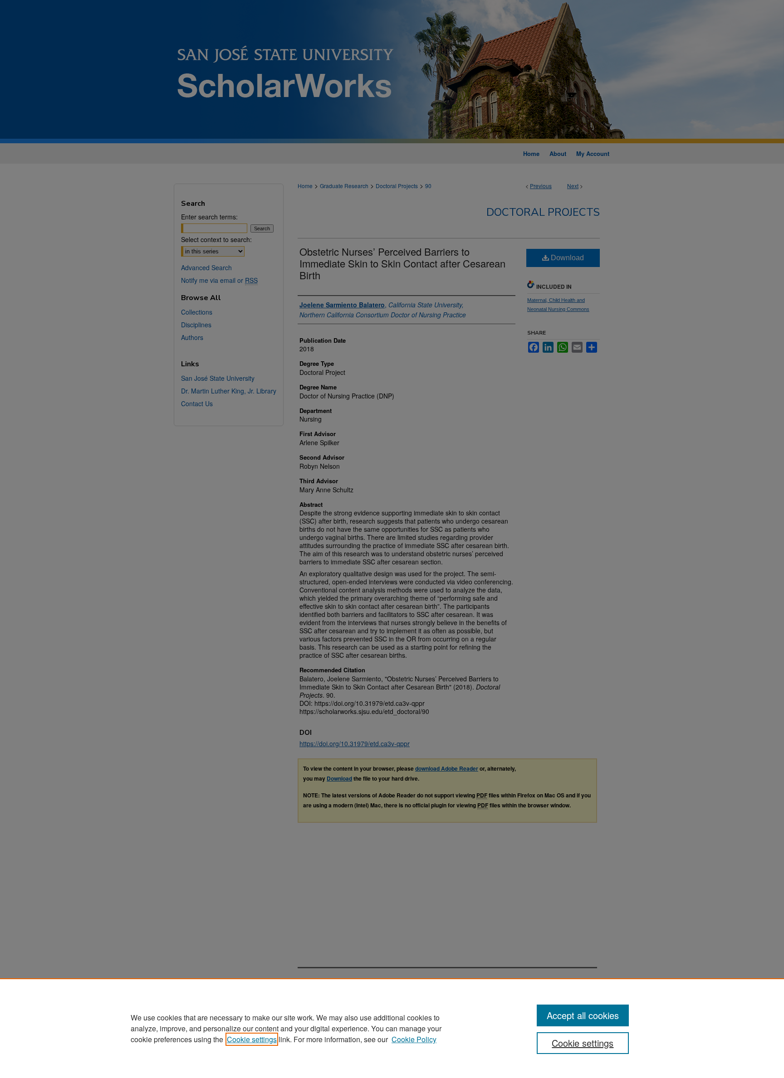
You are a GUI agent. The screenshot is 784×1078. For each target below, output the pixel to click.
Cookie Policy (414, 1039)
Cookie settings (252, 1039)
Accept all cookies (583, 1015)
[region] (392, 1028)
